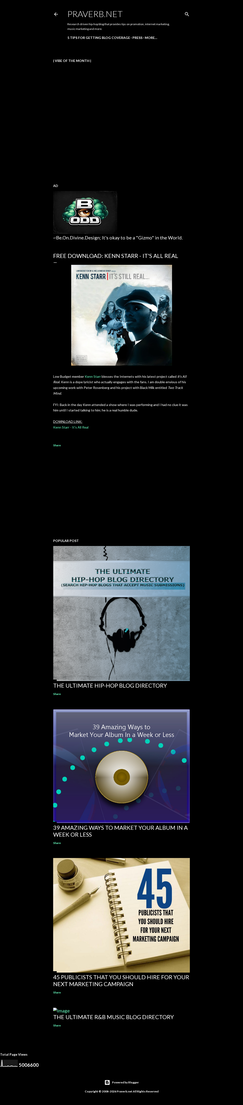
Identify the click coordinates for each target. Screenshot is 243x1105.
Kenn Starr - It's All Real (71, 427)
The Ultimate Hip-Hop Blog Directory (110, 685)
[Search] (187, 13)
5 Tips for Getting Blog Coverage (98, 38)
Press (137, 38)
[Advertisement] (121, 493)
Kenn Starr (93, 376)
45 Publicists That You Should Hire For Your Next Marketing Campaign (121, 980)
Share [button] (57, 445)
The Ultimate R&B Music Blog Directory (113, 1016)
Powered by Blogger (125, 1082)
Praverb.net (95, 14)
